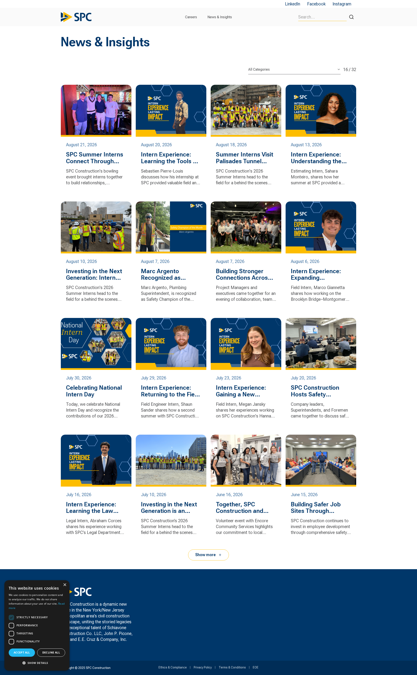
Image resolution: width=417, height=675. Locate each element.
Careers (191, 17)
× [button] (64, 585)
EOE (255, 667)
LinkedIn (292, 4)
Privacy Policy (203, 667)
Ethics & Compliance (173, 667)
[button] (37, 663)
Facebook (316, 4)
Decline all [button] (51, 652)
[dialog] (37, 625)
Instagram (342, 4)
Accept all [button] (22, 652)
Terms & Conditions (232, 667)
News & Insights (219, 17)
